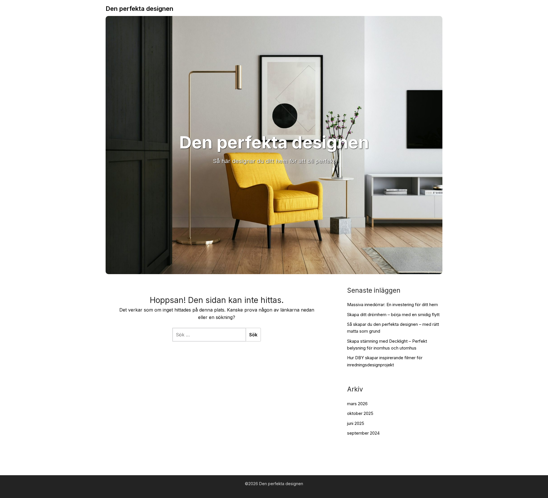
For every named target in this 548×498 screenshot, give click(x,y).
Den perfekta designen (139, 8)
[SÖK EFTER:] (209, 335)
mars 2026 (357, 403)
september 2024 (363, 433)
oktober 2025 (360, 413)
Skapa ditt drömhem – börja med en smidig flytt (393, 314)
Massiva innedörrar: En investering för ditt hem (392, 304)
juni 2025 (355, 423)
